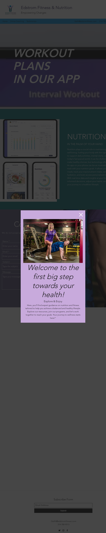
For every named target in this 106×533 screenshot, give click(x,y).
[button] (81, 214)
